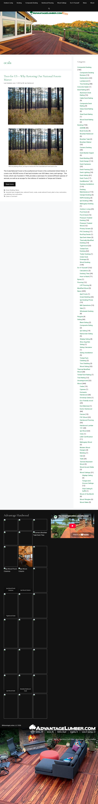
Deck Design (84, 161)
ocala (35, 192)
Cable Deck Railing (86, 98)
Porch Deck (84, 215)
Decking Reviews (91, 739)
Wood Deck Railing (86, 120)
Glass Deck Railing (86, 109)
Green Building (10, 190)
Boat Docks (84, 131)
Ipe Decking (84, 201)
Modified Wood (82, 288)
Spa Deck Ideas (85, 237)
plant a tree (55, 192)
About (56, 739)
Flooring (80, 282)
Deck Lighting (85, 172)
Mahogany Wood (86, 442)
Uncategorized (82, 380)
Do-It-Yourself (74, 3)
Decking (19, 3)
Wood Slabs (84, 502)
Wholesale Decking (86, 311)
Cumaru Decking (86, 147)
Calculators (84, 271)
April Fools (83, 294)
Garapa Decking (85, 195)
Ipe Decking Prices (86, 300)
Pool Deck (83, 212)
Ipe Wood (83, 431)
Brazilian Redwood (86, 134)
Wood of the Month (87, 494)
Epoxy (79, 279)
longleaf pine (19, 192)
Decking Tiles (84, 273)
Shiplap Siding (85, 339)
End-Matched (84, 406)
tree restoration (17, 194)
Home (50, 739)
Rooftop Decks (85, 234)
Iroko (82, 434)
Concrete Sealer (83, 87)
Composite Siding (86, 325)
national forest (28, 192)
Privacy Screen (85, 229)
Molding (83, 453)
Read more (10, 184)
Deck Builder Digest (87, 153)
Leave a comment (11, 196)
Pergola (80, 317)
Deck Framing (85, 169)
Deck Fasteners (85, 164)
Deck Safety (84, 175)
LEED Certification (86, 437)
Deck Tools (84, 178)
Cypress (83, 389)
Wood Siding (84, 366)
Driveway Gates (85, 398)
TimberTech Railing (84, 375)
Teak (81, 459)
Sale (81, 308)
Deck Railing (81, 90)
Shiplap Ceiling (87, 475)
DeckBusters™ (85, 181)
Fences (82, 414)
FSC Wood (83, 417)
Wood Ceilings (61, 3)
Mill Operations (85, 305)
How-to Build (84, 276)
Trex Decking (84, 84)
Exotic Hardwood (86, 409)
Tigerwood (84, 246)
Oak (81, 456)
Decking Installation (87, 184)
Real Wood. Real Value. (67, 739)
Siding (79, 319)
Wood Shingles (85, 499)
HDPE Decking (85, 198)
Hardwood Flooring (47, 3)
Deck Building (84, 158)
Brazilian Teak (85, 139)
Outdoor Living (8, 3)
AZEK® (82, 128)
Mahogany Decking (86, 204)
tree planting (8, 194)
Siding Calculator (86, 347)
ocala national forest (44, 192)
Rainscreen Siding (86, 334)
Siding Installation (86, 353)
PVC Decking (84, 231)
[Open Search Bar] (49, 9)
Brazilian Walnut (85, 142)
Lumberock (84, 81)
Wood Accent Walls (87, 467)
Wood (92, 3)
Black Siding (84, 322)
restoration (62, 192)
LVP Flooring (84, 285)
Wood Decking (85, 262)
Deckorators (84, 78)
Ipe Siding (83, 331)
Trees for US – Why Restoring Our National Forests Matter (32, 77)
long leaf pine (10, 192)
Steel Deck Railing (86, 114)
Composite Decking (31, 3)
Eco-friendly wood (86, 401)
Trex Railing (81, 378)
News (85, 3)
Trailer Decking (85, 254)
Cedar (82, 386)
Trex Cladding (85, 363)
